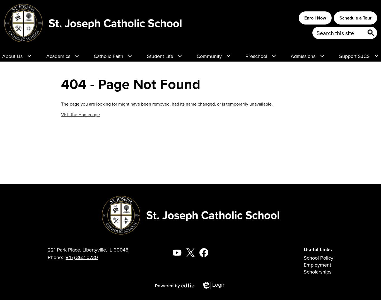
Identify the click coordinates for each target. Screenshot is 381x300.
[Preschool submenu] (260, 56)
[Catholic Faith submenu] (112, 56)
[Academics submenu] (62, 56)
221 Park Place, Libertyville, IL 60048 (88, 249)
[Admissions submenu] (307, 56)
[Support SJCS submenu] (359, 56)
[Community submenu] (213, 56)
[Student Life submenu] (164, 56)
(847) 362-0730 (81, 257)
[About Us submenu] (17, 56)
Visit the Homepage (80, 114)
